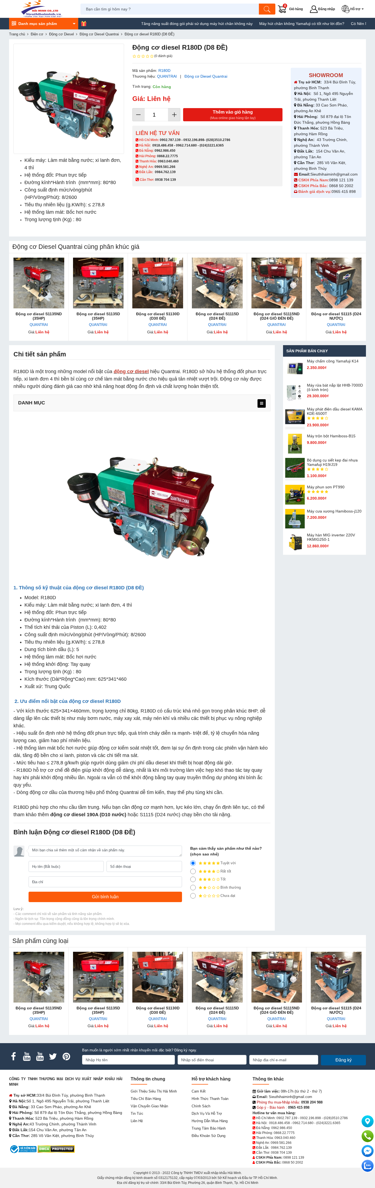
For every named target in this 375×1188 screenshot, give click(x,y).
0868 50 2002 (341, 186)
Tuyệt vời (228, 863)
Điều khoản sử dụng (208, 1136)
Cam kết (199, 1091)
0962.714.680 (186, 145)
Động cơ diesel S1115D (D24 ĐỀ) (217, 316)
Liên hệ (137, 1121)
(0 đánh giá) (163, 56)
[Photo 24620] (68, 99)
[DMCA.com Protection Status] (56, 1149)
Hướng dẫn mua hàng (210, 1121)
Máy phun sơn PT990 (326, 487)
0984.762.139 (165, 172)
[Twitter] (53, 1056)
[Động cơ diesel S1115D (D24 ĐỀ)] (217, 283)
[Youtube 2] (39, 1056)
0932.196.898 (193, 140)
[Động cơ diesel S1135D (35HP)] (98, 283)
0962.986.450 (165, 151)
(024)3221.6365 (212, 145)
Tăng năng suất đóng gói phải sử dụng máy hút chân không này (170, 23)
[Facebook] (13, 1056)
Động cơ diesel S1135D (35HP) (98, 316)
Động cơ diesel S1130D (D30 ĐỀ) (158, 316)
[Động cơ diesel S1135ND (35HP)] (38, 283)
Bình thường (230, 887)
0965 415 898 (344, 191)
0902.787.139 (170, 140)
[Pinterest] (66, 1056)
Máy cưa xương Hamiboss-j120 (334, 511)
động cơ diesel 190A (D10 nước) (88, 814)
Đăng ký (343, 1060)
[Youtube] (26, 1056)
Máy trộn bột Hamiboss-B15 (331, 436)
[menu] (262, 403)
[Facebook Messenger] (367, 1151)
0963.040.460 (168, 161)
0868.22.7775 (167, 156)
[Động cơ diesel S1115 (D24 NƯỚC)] (336, 283)
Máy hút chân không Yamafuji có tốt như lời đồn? (275, 23)
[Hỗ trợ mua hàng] (367, 1136)
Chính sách (201, 1106)
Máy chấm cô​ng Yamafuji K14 (333, 361)
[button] (354, 9)
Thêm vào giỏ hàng (233, 115)
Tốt (223, 879)
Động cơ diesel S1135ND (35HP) (39, 316)
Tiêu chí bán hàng (146, 1099)
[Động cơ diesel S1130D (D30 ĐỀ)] (157, 283)
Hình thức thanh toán (210, 1099)
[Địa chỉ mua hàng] (367, 1121)
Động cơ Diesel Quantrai (205, 76)
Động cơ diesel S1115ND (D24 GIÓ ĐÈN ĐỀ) (277, 316)
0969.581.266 (165, 167)
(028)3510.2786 (218, 140)
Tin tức (137, 1113)
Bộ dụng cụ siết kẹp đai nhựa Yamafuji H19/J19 (332, 462)
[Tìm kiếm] (267, 9)
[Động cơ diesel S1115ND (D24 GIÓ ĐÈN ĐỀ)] (276, 283)
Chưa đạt (227, 896)
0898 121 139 (341, 180)
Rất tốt (225, 871)
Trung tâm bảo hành (209, 1128)
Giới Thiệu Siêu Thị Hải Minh (154, 1091)
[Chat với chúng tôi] (367, 1165)
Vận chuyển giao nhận (149, 1106)
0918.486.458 (162, 145)
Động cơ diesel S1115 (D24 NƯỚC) (336, 316)
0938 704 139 (281, 1153)
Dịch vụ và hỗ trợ (207, 1113)
